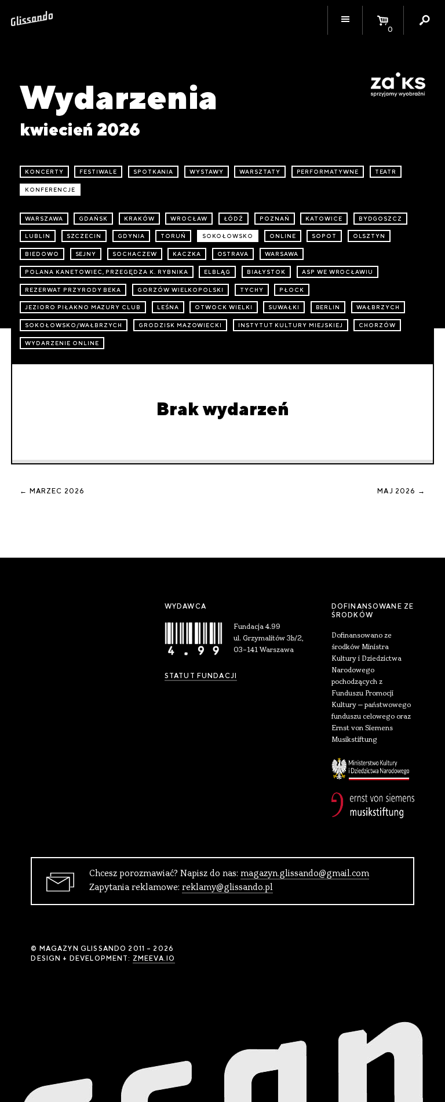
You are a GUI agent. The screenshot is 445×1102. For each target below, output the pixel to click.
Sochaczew (134, 254)
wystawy (206, 172)
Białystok (266, 272)
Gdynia (131, 236)
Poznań (275, 218)
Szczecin (84, 236)
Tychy (252, 290)
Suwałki (284, 307)
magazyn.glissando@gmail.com (304, 873)
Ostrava (233, 254)
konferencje (50, 189)
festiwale (98, 172)
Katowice (323, 218)
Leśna (168, 307)
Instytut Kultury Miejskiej (290, 325)
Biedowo (42, 254)
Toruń (173, 236)
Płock (291, 290)
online (282, 236)
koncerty (44, 172)
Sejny (86, 254)
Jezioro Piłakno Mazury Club (83, 307)
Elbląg (217, 272)
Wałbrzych (378, 307)
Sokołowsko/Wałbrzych (73, 325)
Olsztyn (369, 236)
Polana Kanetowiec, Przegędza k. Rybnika (106, 272)
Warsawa (281, 254)
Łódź (234, 218)
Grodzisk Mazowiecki (180, 325)
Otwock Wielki (223, 307)
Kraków (139, 218)
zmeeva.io (154, 958)
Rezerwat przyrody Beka (73, 290)
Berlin (328, 307)
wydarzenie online (62, 343)
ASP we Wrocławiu (337, 272)
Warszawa (44, 218)
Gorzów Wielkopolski (180, 290)
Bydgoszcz (381, 218)
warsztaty (259, 172)
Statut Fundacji (201, 676)
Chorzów (377, 325)
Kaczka (187, 254)
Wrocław (188, 218)
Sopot (324, 236)
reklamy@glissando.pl (227, 887)
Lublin (37, 236)
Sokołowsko (228, 236)
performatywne (328, 172)
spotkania (153, 172)
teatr (386, 172)
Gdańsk (93, 218)
